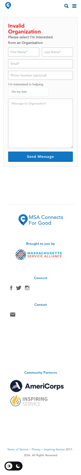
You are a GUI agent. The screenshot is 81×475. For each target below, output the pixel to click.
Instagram (27, 289)
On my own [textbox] (19, 91)
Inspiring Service (54, 449)
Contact (12, 316)
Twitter (18, 289)
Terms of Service (17, 449)
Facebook (11, 289)
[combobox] (28, 91)
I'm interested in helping (25, 84)
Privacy (36, 449)
